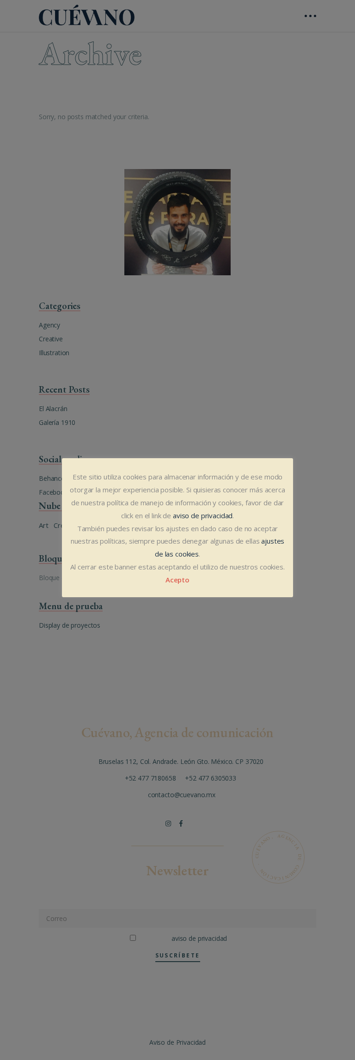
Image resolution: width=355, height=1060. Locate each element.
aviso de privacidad (203, 515)
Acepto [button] (177, 579)
